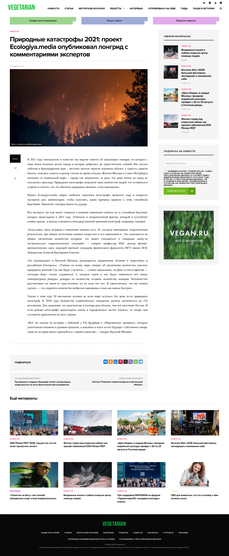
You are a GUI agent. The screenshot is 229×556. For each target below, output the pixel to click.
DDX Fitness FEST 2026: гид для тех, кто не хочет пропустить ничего (33, 445)
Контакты (153, 533)
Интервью (136, 8)
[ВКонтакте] (105, 362)
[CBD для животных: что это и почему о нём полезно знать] (195, 474)
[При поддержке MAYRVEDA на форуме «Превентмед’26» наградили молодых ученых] (141, 474)
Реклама (183, 533)
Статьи (69, 8)
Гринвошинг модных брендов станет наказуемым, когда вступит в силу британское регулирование (43, 383)
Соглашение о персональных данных (140, 539)
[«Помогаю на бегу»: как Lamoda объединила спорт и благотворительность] (34, 474)
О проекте (168, 533)
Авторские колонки (92, 8)
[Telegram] (140, 362)
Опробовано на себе (162, 8)
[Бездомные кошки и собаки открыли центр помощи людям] (171, 52)
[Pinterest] (120, 362)
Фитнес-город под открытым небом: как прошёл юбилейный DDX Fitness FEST (196, 124)
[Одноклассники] (110, 362)
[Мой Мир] (115, 362)
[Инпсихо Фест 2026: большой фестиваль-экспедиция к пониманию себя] (171, 72)
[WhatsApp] (135, 362)
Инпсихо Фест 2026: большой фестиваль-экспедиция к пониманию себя (196, 74)
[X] (125, 362)
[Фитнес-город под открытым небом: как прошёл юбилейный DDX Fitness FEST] (171, 121)
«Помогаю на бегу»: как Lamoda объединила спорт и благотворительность (33, 497)
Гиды (184, 8)
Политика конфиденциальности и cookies (91, 539)
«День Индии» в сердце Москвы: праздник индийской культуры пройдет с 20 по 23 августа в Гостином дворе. (197, 99)
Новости (53, 8)
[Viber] (130, 362)
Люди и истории (203, 8)
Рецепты (115, 8)
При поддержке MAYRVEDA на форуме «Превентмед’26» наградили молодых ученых (138, 498)
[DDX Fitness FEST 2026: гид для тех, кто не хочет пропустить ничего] (34, 422)
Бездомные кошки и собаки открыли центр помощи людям (194, 53)
